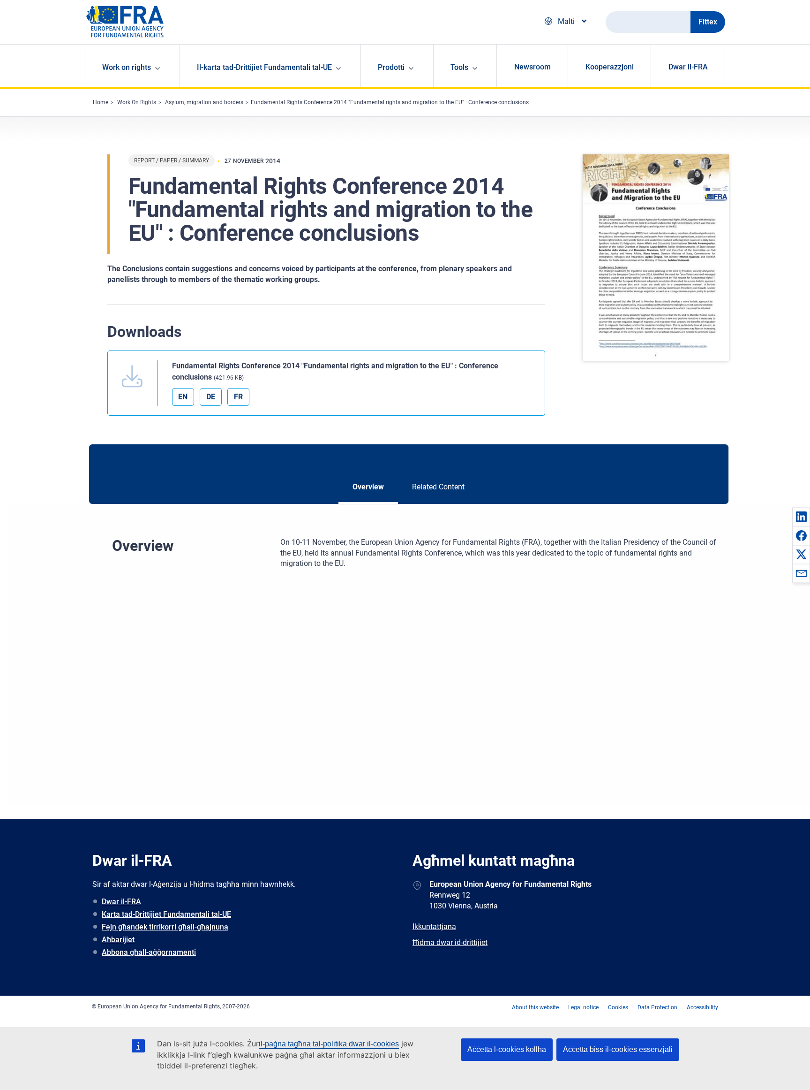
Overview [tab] (368, 486)
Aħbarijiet (118, 939)
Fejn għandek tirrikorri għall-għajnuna (165, 926)
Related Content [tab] (438, 486)
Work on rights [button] (126, 67)
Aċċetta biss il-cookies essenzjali (618, 1049)
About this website (535, 1007)
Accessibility (702, 1007)
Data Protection (657, 1007)
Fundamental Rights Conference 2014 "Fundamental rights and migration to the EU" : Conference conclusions (390, 102)
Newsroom (532, 66)
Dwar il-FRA (688, 66)
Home (100, 102)
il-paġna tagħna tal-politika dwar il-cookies (329, 1044)
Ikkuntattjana (434, 926)
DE (210, 396)
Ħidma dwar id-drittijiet (450, 942)
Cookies (618, 1007)
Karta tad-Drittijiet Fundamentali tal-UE (166, 914)
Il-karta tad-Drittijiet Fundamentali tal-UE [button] (264, 67)
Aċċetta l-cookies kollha (506, 1049)
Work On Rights (136, 102)
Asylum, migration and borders (204, 102)
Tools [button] (459, 67)
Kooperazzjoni (609, 66)
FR (238, 396)
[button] (801, 516)
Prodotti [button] (391, 67)
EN (183, 396)
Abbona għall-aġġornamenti (149, 952)
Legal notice (583, 1007)
